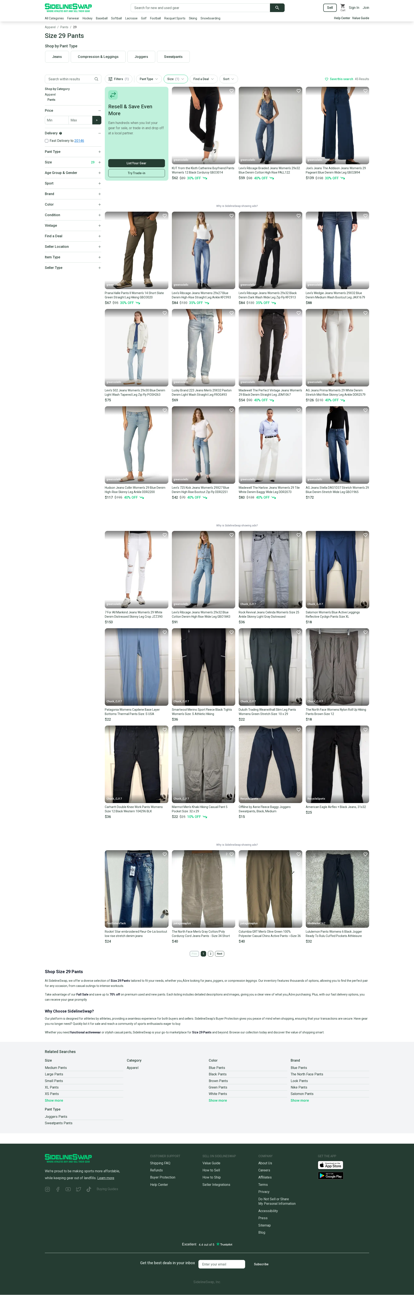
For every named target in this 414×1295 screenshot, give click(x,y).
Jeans (57, 57)
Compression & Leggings (98, 57)
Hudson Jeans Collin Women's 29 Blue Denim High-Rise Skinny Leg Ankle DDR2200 (135, 490)
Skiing (193, 18)
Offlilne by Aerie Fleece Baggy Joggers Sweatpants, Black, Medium (265, 809)
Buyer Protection (162, 1177)
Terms (263, 1185)
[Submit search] (277, 7)
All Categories (54, 18)
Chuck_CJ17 (248, 604)
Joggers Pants (56, 1117)
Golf (144, 18)
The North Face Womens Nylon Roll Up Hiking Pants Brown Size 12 (336, 712)
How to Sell (211, 1170)
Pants (64, 27)
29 (75, 27)
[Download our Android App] (343, 1175)
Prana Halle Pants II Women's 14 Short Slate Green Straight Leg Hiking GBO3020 (134, 295)
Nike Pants (299, 1087)
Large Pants (54, 1074)
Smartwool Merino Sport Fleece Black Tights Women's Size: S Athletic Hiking (202, 712)
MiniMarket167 (316, 923)
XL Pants (52, 1087)
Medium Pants (56, 1068)
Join (366, 8)
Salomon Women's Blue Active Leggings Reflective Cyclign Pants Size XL (333, 614)
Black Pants (218, 1074)
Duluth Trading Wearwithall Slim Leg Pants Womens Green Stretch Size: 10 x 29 (267, 712)
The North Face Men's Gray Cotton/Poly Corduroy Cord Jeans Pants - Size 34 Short (201, 934)
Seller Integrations (216, 1185)
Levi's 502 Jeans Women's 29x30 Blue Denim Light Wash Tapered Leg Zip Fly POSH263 (135, 392)
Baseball (102, 18)
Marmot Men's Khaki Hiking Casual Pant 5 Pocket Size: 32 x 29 (199, 809)
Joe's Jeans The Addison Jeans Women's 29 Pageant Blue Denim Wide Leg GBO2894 (336, 170)
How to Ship (211, 1177)
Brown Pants (218, 1081)
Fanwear (73, 18)
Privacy (264, 1192)
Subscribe (261, 1264)
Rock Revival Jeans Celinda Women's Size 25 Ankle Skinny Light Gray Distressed (269, 614)
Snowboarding (210, 18)
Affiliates (265, 1177)
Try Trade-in (136, 173)
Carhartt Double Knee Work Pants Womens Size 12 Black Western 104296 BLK (134, 809)
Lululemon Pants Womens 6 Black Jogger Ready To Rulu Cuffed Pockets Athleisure (334, 934)
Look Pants (299, 1081)
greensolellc (181, 159)
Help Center (342, 18)
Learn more (105, 1178)
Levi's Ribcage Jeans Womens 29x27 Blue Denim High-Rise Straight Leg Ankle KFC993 (201, 295)
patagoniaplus (182, 923)
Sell (330, 8)
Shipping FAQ (160, 1163)
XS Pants (52, 1094)
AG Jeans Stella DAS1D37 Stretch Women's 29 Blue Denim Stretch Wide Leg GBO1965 (337, 490)
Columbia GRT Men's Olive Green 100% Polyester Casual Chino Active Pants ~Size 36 (270, 934)
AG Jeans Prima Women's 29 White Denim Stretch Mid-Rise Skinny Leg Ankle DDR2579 (335, 392)
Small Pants (54, 1081)
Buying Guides (107, 1189)
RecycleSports (249, 798)
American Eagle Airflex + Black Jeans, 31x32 (336, 807)
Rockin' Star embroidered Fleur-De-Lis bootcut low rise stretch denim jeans (136, 934)
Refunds (156, 1170)
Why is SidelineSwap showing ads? (237, 206)
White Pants (218, 1094)
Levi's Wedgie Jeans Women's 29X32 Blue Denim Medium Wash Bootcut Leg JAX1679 (335, 295)
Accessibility (268, 1211)
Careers (264, 1170)
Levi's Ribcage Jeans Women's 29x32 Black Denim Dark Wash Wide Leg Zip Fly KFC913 (268, 295)
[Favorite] (231, 91)
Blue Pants (217, 1068)
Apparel (50, 27)
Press (263, 1218)
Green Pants (218, 1087)
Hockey (88, 18)
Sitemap (264, 1225)
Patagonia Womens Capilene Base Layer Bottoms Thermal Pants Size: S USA (132, 712)
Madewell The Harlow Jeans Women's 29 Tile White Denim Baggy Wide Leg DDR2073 (269, 490)
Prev (194, 953)
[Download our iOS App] (334, 1165)
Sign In (354, 8)
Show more (54, 1100)
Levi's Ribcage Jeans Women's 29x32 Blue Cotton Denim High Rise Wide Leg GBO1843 (201, 614)
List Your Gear (136, 163)
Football (155, 18)
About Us (265, 1163)
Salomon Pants (302, 1094)
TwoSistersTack (116, 923)
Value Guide (360, 18)
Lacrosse (131, 18)
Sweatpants (173, 57)
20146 (79, 141)
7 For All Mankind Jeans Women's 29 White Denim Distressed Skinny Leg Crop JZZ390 (134, 614)
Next (219, 953)
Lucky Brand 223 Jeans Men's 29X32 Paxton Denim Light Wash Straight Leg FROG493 (202, 392)
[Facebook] (57, 1190)
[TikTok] (88, 1190)
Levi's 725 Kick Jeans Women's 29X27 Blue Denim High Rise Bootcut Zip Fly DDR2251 (200, 490)
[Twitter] (78, 1190)
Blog (261, 1232)
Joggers (141, 57)
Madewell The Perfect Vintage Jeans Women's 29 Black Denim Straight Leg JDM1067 (270, 392)
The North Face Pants (307, 1074)
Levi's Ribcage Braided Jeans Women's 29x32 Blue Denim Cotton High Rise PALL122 (269, 170)
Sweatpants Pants (58, 1123)
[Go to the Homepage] (68, 7)
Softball (116, 18)
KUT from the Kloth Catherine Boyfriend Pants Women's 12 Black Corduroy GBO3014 (203, 170)
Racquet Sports (174, 18)
